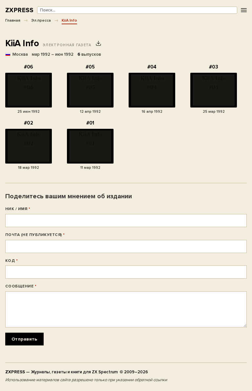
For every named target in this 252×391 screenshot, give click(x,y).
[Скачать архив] (98, 43)
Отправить (24, 339)
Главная (12, 20)
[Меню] (244, 10)
